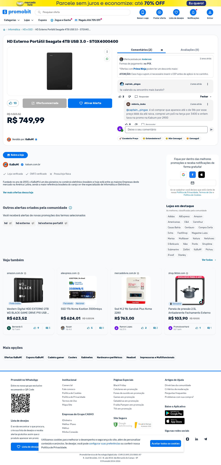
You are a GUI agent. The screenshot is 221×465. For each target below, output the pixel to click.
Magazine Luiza (200, 233)
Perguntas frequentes (175, 393)
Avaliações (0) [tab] (190, 49)
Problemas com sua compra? (179, 396)
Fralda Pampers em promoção (129, 404)
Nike (185, 244)
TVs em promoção (123, 408)
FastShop (182, 233)
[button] (181, 174)
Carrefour (198, 222)
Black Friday (120, 385)
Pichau (209, 249)
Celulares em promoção (126, 389)
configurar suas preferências (104, 443)
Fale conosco (68, 389)
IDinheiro (67, 420)
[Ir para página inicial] (5, 29)
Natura (196, 238)
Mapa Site (67, 404)
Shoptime (207, 244)
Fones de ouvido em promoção (129, 393)
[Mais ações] (107, 52)
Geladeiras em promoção (126, 400)
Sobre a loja (17, 155)
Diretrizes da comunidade (178, 385)
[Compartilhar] (107, 59)
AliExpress (184, 216)
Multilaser (184, 238)
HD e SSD (28, 29)
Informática (14, 29)
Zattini (186, 249)
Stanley (182, 255)
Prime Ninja (139, 69)
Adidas (171, 216)
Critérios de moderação (177, 389)
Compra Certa (206, 227)
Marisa (171, 238)
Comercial (67, 385)
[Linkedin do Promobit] (196, 439)
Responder (144, 97)
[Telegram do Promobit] (205, 439)
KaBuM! (197, 249)
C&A (186, 222)
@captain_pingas (137, 109)
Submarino (173, 249)
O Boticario (173, 244)
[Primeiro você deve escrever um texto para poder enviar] (211, 129)
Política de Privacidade (187, 192)
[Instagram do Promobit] (187, 439)
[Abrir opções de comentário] (207, 84)
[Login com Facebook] (192, 174)
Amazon (198, 216)
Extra (170, 233)
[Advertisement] (65, 240)
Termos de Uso (205, 192)
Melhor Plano (69, 424)
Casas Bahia (174, 227)
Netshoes (209, 238)
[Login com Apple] (201, 174)
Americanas (174, 222)
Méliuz (65, 428)
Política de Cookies (192, 195)
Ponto (195, 244)
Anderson (147, 59)
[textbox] (166, 130)
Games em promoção (124, 396)
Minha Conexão (70, 431)
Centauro (189, 227)
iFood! (171, 255)
